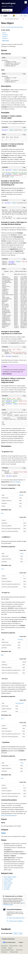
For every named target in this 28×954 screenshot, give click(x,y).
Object (20, 495)
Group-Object (7, 881)
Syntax (3, 32)
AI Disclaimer (4, 945)
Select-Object (7, 885)
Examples (4, 36)
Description (5, 34)
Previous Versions (13, 945)
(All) (2, 655)
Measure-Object (8, 883)
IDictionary (20, 639)
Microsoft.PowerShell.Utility (11, 19)
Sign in (25, 15)
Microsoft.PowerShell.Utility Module (14, 27)
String (21, 553)
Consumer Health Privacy (7, 950)
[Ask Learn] (23, 19)
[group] (14, 130)
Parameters (5, 38)
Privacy (9, 948)
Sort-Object (7, 887)
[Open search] (21, 15)
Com (2, 569)
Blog (20, 945)
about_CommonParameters (8, 815)
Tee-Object (7, 889)
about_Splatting (7, 374)
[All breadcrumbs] (2, 19)
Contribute (3, 948)
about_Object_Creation (10, 877)
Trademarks (4, 952)
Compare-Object (8, 879)
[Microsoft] (14, 16)
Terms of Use (19, 950)
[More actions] (25, 19)
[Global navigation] (1, 15)
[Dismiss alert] (26, 2)
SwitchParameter (20, 703)
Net (2, 513)
